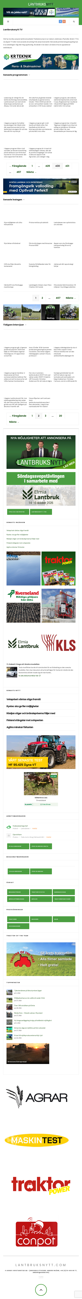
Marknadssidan (60, 892)
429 (47, 166)
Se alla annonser (15, 846)
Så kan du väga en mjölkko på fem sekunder (30, 1028)
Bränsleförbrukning (16, 899)
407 (58, 298)
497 (19, 172)
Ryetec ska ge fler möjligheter (17, 534)
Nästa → (31, 172)
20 (60, 416)
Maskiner (35, 919)
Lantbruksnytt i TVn (39, 512)
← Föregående (17, 166)
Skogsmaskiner (14, 926)
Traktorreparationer (62, 899)
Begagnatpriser (15, 892)
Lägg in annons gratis (40, 846)
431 (67, 166)
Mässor (34, 899)
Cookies (41, 1277)
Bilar (56, 919)
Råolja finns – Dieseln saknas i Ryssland (28, 1013)
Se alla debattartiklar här (29, 676)
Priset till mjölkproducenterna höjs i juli (28, 1035)
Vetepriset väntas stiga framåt (18, 530)
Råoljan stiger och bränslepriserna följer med (23, 539)
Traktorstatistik (38, 892)
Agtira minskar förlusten (15, 547)
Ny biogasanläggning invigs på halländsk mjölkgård (33, 1020)
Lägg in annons (37, 871)
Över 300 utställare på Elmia (24, 1005)
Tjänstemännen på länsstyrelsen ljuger (28, 990)
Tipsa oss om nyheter (16, 512)
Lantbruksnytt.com (41, 1265)
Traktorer (13, 919)
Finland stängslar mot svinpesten (18, 543)
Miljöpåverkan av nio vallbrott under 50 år (29, 998)
